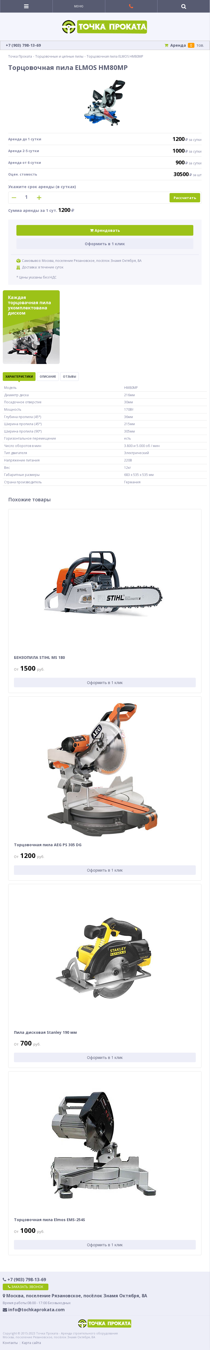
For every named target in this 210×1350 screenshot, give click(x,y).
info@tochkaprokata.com (36, 1310)
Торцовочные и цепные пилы (59, 56)
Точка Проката (20, 56)
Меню (78, 6)
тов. (187, 45)
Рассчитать (185, 197)
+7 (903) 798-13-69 (26, 1280)
